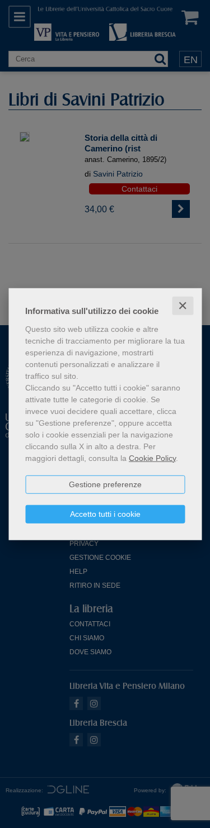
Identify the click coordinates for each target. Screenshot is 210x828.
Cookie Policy (152, 457)
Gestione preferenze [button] (105, 483)
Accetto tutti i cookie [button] (105, 513)
